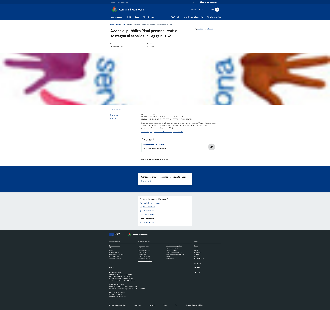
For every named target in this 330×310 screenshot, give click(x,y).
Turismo (168, 257)
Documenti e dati (114, 257)
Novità (129, 17)
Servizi (137, 17)
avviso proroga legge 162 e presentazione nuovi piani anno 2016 (162, 132)
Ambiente (140, 248)
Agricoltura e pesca (143, 246)
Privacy (165, 305)
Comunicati (197, 252)
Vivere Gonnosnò (149, 17)
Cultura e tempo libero (144, 259)
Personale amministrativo (116, 254)
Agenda (196, 254)
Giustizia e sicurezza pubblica (174, 246)
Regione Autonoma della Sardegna (119, 2)
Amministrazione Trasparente (193, 17)
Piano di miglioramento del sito (194, 305)
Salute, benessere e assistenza (174, 252)
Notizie (196, 250)
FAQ (176, 305)
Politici (111, 250)
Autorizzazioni (142, 254)
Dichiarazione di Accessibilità (117, 305)
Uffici (110, 248)
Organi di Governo (114, 246)
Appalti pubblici (142, 252)
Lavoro (196, 257)
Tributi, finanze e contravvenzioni (175, 254)
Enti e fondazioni (114, 252)
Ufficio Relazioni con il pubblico (154, 145)
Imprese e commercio (172, 248)
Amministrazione (116, 17)
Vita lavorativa (170, 259)
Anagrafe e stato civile (144, 250)
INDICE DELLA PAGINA (115, 110)
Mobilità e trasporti (171, 250)
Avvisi (123, 24)
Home (112, 24)
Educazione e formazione (145, 261)
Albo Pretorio (175, 17)
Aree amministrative (115, 259)
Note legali (152, 305)
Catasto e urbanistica (144, 257)
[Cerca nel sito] (217, 9)
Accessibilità (137, 305)
